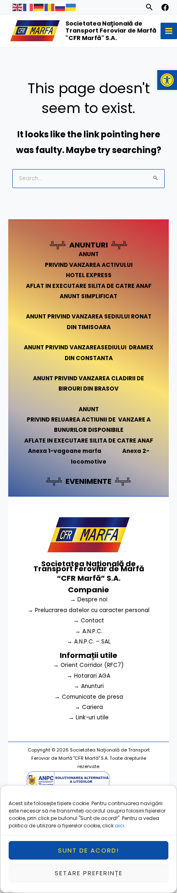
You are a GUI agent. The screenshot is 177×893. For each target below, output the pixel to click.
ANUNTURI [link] (88, 245)
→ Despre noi (88, 599)
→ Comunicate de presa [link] (88, 697)
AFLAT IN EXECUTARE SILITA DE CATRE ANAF (88, 286)
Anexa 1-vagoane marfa (64, 451)
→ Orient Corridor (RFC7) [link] (88, 665)
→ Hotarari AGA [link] (88, 676)
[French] (28, 7)
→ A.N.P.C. (88, 631)
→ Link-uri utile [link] (88, 717)
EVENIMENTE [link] (88, 481)
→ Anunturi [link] (89, 686)
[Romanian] (49, 7)
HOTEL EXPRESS (89, 275)
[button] (167, 80)
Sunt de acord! (88, 850)
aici (119, 825)
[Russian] (60, 7)
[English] (17, 7)
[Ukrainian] (71, 7)
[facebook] (165, 7)
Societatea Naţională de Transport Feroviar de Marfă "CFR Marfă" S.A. (110, 30)
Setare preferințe (89, 873)
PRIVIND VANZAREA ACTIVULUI (89, 265)
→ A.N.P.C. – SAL (89, 642)
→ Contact (88, 620)
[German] (39, 7)
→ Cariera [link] (89, 707)
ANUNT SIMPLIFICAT (88, 296)
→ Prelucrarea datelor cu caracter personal (88, 610)
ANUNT (89, 254)
